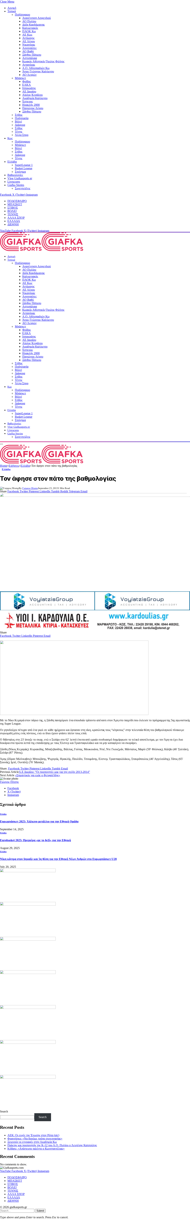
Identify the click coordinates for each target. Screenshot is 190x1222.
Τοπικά (11, 11)
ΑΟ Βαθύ (28, 51)
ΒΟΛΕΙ (12, 211)
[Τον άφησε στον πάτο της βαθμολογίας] (95, 540)
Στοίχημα (20, 171)
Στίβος (18, 114)
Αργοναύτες (29, 48)
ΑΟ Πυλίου (29, 21)
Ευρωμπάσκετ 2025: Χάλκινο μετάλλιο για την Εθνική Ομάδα (39, 821)
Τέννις (18, 131)
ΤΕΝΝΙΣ (12, 214)
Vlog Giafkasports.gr (19, 178)
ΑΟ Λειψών (29, 74)
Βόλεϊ (18, 121)
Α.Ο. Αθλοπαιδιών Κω (36, 68)
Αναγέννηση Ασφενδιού (36, 17)
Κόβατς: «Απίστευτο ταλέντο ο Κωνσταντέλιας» (36, 1148)
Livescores (13, 181)
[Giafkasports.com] (41, 250)
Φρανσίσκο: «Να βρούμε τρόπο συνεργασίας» (34, 1138)
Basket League (23, 168)
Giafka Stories (15, 185)
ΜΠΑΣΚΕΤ (14, 204)
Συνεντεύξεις (22, 188)
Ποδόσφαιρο (22, 14)
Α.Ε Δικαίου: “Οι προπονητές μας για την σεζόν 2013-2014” (54, 771)
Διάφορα (20, 124)
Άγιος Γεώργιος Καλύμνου (38, 71)
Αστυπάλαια (29, 58)
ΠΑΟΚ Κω (29, 31)
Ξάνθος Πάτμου (31, 54)
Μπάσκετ (20, 78)
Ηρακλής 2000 (31, 104)
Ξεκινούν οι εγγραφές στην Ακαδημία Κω (32, 1141)
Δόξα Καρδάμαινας (33, 24)
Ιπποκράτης (29, 88)
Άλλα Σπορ (21, 134)
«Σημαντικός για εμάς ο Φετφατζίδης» (37, 775)
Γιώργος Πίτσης (30, 488)
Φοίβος (26, 81)
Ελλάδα (12, 161)
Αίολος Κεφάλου (32, 94)
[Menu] (1, 444)
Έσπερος (27, 101)
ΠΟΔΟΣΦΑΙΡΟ (17, 201)
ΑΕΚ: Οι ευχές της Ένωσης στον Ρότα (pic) (33, 1135)
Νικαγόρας (28, 44)
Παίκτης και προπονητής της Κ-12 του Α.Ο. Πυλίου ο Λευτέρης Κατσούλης (52, 1145)
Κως (10, 138)
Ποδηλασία (21, 118)
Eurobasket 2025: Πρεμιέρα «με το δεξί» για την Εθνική (35, 840)
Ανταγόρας (28, 64)
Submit (40, 1210)
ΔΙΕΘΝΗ (13, 224)
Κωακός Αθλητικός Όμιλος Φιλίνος (43, 61)
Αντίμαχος (28, 38)
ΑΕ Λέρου (28, 41)
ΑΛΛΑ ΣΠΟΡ (16, 217)
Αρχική (11, 7)
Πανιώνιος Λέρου (32, 108)
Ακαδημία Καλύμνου (35, 98)
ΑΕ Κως (27, 34)
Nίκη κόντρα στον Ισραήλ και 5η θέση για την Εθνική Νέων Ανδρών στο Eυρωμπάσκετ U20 (58, 859)
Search (4, 1111)
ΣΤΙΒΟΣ (12, 207)
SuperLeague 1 (24, 165)
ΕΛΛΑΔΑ (13, 221)
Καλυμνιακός (30, 28)
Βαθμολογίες (15, 175)
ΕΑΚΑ (26, 84)
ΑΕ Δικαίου (29, 91)
